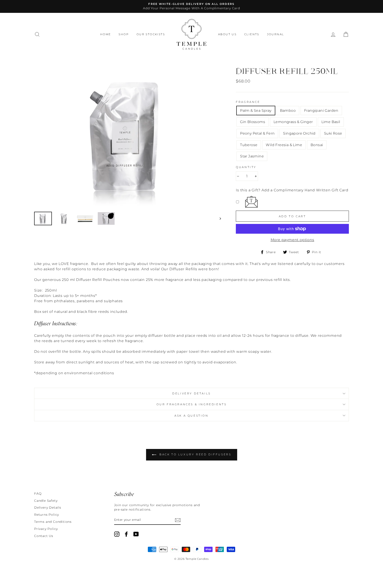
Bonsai (317, 145)
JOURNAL (275, 34)
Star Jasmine (252, 156)
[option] (191, 6)
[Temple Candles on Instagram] (116, 534)
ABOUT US (227, 34)
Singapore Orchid (299, 133)
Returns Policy (46, 514)
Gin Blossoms (252, 122)
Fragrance (248, 102)
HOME (105, 34)
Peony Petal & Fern (257, 133)
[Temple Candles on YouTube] (136, 534)
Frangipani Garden (321, 110)
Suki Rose (333, 133)
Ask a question (191, 415)
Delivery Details (191, 393)
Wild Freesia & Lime (284, 145)
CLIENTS (251, 34)
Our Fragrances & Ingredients (191, 404)
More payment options (292, 240)
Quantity (246, 167)
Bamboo (288, 110)
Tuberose (248, 145)
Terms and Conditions (53, 521)
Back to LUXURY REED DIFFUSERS (194, 454)
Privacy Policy (46, 529)
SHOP (124, 34)
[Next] (218, 218)
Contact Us (43, 536)
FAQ (37, 493)
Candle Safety (45, 500)
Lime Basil (330, 122)
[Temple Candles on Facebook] (126, 534)
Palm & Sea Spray (255, 110)
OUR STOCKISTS (151, 34)
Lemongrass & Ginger (293, 122)
